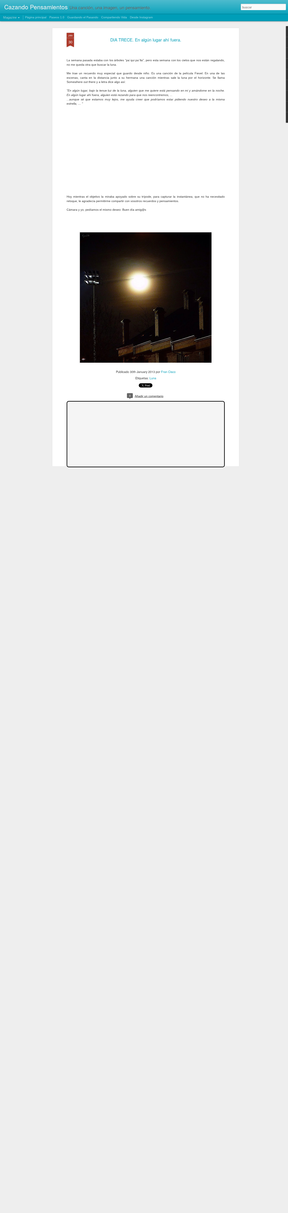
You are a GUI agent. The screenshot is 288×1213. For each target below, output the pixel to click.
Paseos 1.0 (56, 17)
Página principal (35, 17)
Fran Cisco (168, 372)
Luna (152, 378)
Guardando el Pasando (82, 17)
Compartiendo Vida (114, 17)
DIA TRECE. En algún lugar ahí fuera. (145, 40)
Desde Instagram (141, 17)
